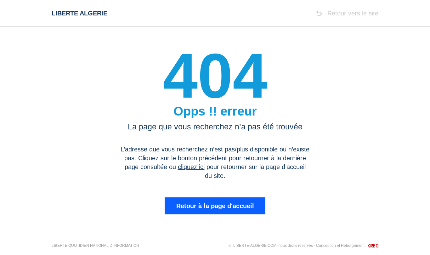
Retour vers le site (351, 13)
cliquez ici (191, 166)
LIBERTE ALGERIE (79, 13)
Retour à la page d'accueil (215, 205)
